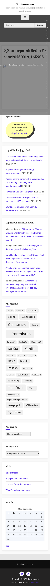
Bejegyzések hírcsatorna (17, 478)
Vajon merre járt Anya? (17, 399)
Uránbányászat (13, 395)
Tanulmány (27, 381)
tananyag (13, 380)
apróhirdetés (20, 311)
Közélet (29, 349)
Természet (15, 388)
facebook (21, 564)
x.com (30, 564)
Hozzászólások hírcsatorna (18, 484)
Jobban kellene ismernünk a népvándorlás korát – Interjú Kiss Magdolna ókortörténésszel (25, 182)
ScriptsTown (34, 582)
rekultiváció (10, 375)
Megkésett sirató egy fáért (27, 356)
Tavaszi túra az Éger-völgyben (19, 192)
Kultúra (13, 349)
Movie (11, 360)
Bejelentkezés (12, 473)
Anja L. (9, 268)
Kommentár (36, 342)
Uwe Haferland (12, 255)
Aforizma (10, 311)
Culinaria (32, 310)
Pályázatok (27, 368)
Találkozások (36, 375)
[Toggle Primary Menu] (25, 17)
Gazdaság (28, 316)
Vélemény (32, 405)
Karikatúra (23, 342)
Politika (13, 368)
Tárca (32, 388)
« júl (7, 546)
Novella (24, 361)
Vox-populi (14, 405)
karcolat (11, 342)
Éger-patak (14, 412)
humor (35, 325)
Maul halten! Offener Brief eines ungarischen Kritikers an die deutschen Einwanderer (25, 258)
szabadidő (23, 375)
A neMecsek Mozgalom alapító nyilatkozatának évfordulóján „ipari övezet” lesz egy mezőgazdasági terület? (25, 271)
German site (17, 325)
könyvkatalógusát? (19, 133)
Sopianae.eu (25, 4)
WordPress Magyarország (18, 490)
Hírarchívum (20, 334)
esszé (12, 316)
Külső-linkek (11, 356)
